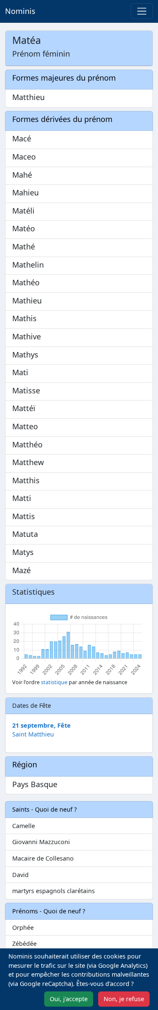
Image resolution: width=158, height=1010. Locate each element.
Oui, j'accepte (69, 999)
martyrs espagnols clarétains (53, 891)
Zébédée (24, 944)
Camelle (23, 826)
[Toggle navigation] (142, 11)
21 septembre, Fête (41, 725)
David (20, 875)
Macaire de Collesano (43, 858)
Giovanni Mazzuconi (41, 842)
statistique (54, 682)
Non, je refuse (124, 999)
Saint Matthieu (33, 734)
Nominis (20, 11)
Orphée (23, 927)
